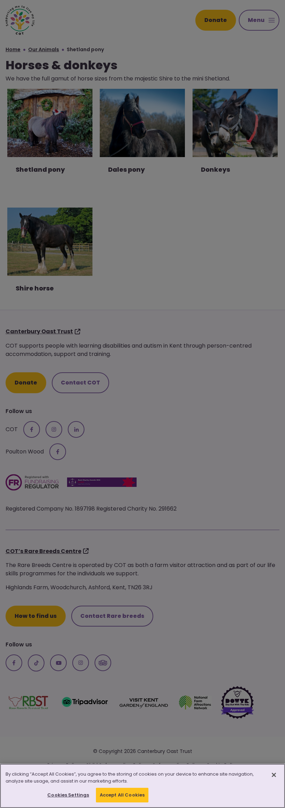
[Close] (274, 775)
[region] (142, 786)
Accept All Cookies (122, 795)
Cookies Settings (68, 795)
